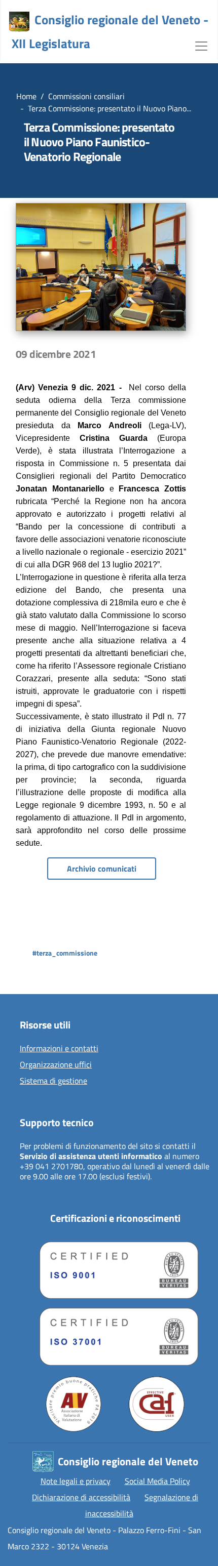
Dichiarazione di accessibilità (81, 1497)
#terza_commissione (64, 952)
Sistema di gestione (53, 1081)
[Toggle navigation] (201, 45)
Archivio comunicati (101, 868)
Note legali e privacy (76, 1481)
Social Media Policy (157, 1481)
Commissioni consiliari (86, 96)
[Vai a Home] (19, 21)
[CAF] (156, 1404)
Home (26, 96)
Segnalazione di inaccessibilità (142, 1505)
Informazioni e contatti (59, 1048)
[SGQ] (115, 1268)
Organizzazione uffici (56, 1064)
